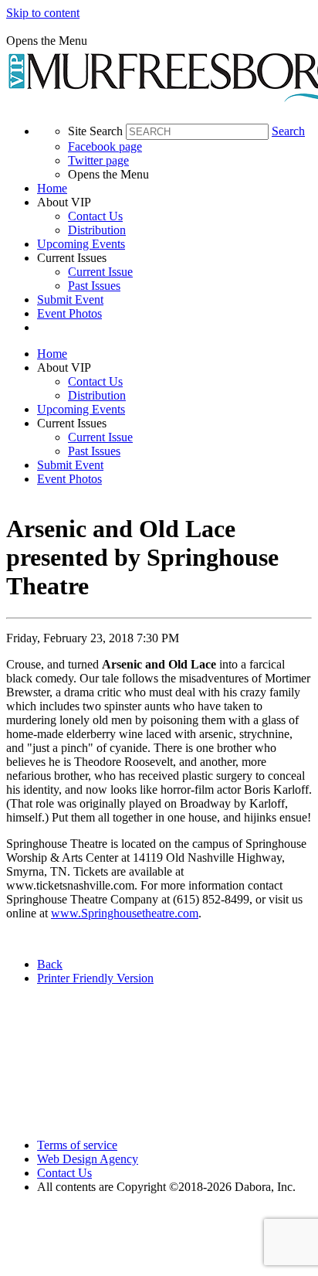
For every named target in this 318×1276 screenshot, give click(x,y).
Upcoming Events (81, 243)
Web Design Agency (87, 1158)
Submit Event (70, 299)
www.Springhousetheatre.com (124, 913)
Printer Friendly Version (95, 978)
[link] (174, 189)
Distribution (97, 229)
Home (52, 188)
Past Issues (94, 285)
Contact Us (95, 216)
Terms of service (77, 1145)
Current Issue (100, 271)
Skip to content (43, 12)
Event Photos (69, 313)
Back (50, 964)
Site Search (95, 131)
